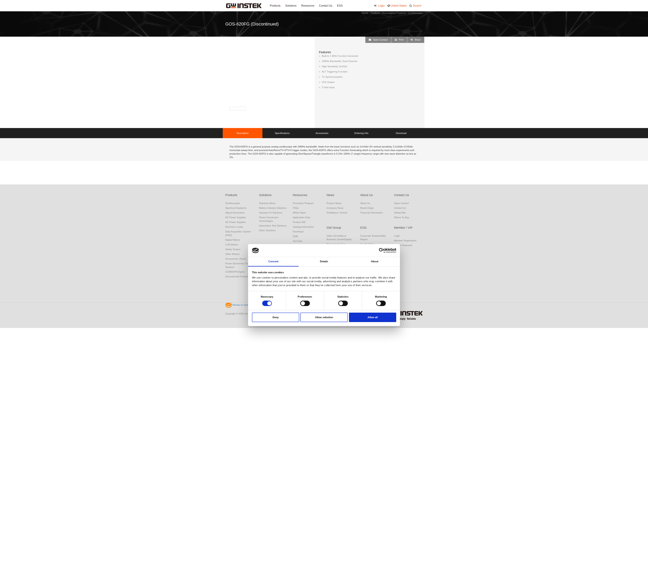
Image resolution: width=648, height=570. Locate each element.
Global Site (400, 212)
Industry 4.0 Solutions (270, 212)
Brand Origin (367, 208)
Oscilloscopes (415, 13)
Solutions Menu (267, 203)
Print (401, 39)
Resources (307, 5)
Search (417, 5)
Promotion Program (303, 203)
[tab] (242, 133)
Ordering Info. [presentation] (361, 133)
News (330, 195)
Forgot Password (403, 245)
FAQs (296, 208)
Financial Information (371, 212)
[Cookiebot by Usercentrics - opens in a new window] (381, 250)
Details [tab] (324, 261)
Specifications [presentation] (282, 133)
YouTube (297, 241)
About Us (366, 195)
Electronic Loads (234, 226)
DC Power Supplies (235, 217)
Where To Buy (401, 217)
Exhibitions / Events (337, 212)
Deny (276, 317)
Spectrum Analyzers (236, 208)
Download (298, 231)
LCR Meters (231, 244)
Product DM (299, 222)
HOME (365, 13)
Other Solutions (267, 230)
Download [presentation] (401, 133)
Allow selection (324, 317)
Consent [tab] (273, 261)
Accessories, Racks (235, 258)
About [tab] (374, 261)
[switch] (305, 303)
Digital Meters (232, 239)
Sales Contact (380, 39)
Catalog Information (303, 226)
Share (417, 39)
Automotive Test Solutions (273, 225)
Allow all (373, 317)
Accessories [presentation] (322, 133)
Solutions (290, 5)
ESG (340, 5)
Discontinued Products (394, 13)
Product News (334, 203)
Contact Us (325, 5)
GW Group (334, 227)
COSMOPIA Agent (235, 271)
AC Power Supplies (235, 222)
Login (381, 5)
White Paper (299, 212)
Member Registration (405, 240)
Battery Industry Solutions (272, 208)
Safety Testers (232, 249)
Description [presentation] (243, 133)
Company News (335, 208)
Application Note (301, 217)
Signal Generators (235, 212)
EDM (295, 236)
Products (275, 5)
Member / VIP (403, 227)
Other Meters (232, 254)
